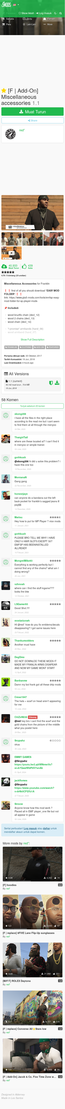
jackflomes (21, 780)
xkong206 (20, 414)
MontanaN (21, 477)
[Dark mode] (55, 13)
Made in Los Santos (12, 1098)
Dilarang (32, 717)
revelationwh (22, 620)
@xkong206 (22, 461)
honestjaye (21, 493)
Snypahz (20, 740)
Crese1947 (21, 697)
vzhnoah (20, 584)
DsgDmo (20, 657)
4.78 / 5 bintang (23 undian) (13, 275)
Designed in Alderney (13, 1094)
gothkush (20, 457)
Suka (30, 268)
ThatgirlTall (21, 437)
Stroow (19, 804)
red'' (22, 130)
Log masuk (30, 828)
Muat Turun (35, 111)
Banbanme (21, 680)
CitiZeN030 (21, 717)
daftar (46, 828)
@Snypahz (21, 761)
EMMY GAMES (23, 757)
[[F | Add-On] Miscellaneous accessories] (32, 212)
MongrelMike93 (23, 560)
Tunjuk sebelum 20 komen (32, 405)
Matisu (18, 517)
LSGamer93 (21, 604)
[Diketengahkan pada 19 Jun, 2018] (3, 90)
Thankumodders (24, 640)
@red (18, 721)
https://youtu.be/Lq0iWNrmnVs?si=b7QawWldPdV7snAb (33, 766)
